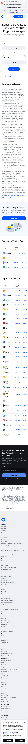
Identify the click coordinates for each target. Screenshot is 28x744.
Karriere (3, 528)
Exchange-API (5, 695)
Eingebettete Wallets (7, 667)
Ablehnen (8, 740)
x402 (2, 673)
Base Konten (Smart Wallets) (9, 669)
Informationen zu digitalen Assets (10, 554)
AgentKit (3, 688)
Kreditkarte (4, 624)
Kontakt (3, 596)
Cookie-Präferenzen (6, 548)
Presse (3, 535)
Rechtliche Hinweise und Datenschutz (11, 543)
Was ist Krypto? (5, 580)
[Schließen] (24, 722)
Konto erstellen (5, 598)
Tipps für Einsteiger (6, 571)
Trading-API (4, 675)
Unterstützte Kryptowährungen (9, 609)
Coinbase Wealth (6, 622)
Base (2, 662)
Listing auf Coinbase (6, 636)
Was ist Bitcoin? (5, 578)
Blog (2, 532)
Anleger (3, 539)
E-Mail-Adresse (5, 466)
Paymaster (4, 678)
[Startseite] (2, 16)
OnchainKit (4, 680)
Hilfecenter (4, 594)
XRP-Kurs (4, 713)
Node (2, 686)
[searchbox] (14, 62)
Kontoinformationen (6, 602)
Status (3, 611)
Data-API (3, 682)
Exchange (4, 651)
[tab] (8, 77)
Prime (3, 647)
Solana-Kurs (4, 711)
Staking (3, 649)
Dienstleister (5, 541)
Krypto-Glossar (5, 574)
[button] (25, 16)
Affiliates (3, 530)
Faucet (3, 693)
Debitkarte (4, 627)
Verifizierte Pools (6, 655)
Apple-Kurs (4, 720)
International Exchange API (8, 697)
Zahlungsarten (5, 604)
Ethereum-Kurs (5, 708)
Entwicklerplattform (7, 660)
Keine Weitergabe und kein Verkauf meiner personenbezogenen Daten (13, 551)
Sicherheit (4, 537)
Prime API (4, 699)
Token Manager (5, 642)
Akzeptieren (20, 740)
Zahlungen (4, 640)
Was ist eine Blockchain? (8, 582)
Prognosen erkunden (7, 631)
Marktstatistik (5, 565)
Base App (3, 618)
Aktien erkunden (5, 563)
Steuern (3, 589)
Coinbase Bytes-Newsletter (8, 567)
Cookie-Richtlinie (6, 546)
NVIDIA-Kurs (4, 717)
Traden (3, 616)
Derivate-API (4, 702)
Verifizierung (4, 684)
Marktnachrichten (6, 576)
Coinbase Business (6, 638)
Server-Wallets (5, 664)
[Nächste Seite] (16, 440)
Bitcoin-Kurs (4, 706)
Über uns (3, 526)
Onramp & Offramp (6, 671)
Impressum (4, 556)
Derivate (3, 629)
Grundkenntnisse (6, 569)
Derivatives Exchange (7, 653)
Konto (3, 607)
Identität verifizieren (7, 600)
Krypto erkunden (5, 561)
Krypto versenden (6, 587)
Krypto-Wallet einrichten (8, 585)
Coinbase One (5, 620)
